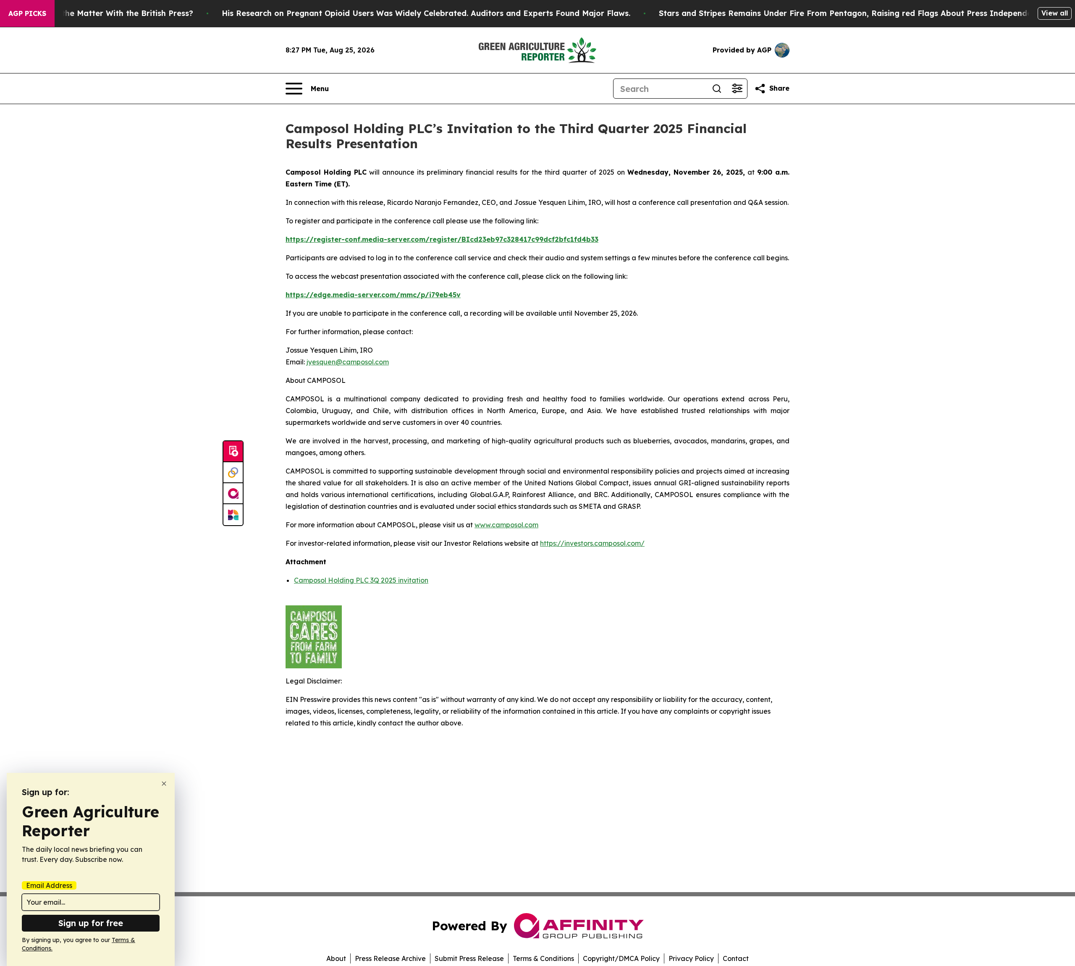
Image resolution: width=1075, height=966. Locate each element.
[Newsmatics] (233, 514)
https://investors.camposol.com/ (592, 543)
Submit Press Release (469, 958)
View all (1054, 13)
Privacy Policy (691, 958)
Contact (736, 958)
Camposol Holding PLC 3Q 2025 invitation (361, 580)
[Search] (717, 88)
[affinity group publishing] (233, 493)
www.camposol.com (506, 525)
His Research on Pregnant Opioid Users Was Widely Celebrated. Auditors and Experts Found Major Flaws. (426, 13)
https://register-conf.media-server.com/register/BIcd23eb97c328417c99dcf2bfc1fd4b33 (442, 239)
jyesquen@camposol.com (348, 362)
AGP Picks (27, 13)
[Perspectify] (233, 472)
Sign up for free (90, 923)
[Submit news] (233, 451)
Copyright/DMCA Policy (621, 958)
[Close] (164, 784)
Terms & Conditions (543, 958)
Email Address (49, 885)
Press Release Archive (390, 958)
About (336, 958)
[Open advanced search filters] (737, 88)
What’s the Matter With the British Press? (113, 13)
